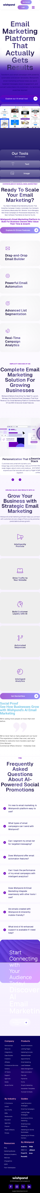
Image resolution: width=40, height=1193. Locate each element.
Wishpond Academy (10, 1154)
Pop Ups (23, 1075)
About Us (7, 1049)
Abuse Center (9, 1085)
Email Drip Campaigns (27, 1109)
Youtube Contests (26, 1092)
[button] (13, 479)
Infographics (8, 1161)
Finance (7, 1126)
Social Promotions (26, 1045)
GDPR (6, 1164)
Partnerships (9, 1045)
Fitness (7, 1133)
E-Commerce (9, 1103)
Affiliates (7, 1062)
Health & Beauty (10, 1130)
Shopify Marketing (26, 1085)
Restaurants (8, 1116)
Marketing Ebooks (9, 1151)
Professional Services (11, 1065)
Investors (7, 1059)
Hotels (7, 1106)
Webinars (7, 1158)
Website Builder (26, 1055)
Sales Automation (26, 1072)
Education (8, 1120)
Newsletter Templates (28, 1088)
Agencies (7, 1079)
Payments (24, 1079)
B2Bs (6, 1113)
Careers (7, 1069)
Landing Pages (25, 1049)
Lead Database (25, 1065)
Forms (23, 1082)
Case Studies (9, 1055)
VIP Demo (8, 1072)
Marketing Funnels (27, 1052)
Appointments (25, 1059)
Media (6, 1082)
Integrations (8, 1052)
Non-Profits (8, 1110)
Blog (5, 1148)
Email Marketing (26, 1062)
